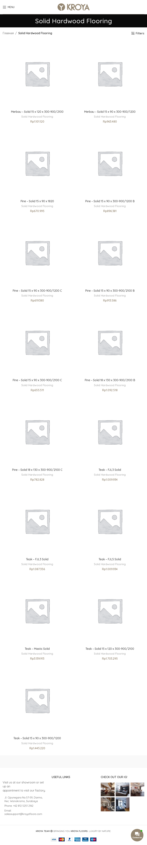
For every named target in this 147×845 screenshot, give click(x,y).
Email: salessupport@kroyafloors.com (23, 812)
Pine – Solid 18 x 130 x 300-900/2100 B (110, 380)
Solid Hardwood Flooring (37, 116)
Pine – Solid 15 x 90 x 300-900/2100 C (37, 380)
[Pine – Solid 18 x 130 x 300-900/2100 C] (37, 431)
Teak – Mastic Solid (37, 648)
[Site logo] (74, 7)
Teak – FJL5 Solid (110, 559)
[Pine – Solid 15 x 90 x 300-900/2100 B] (109, 252)
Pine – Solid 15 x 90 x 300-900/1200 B (110, 201)
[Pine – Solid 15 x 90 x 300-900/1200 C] (37, 252)
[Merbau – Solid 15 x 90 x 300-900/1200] (109, 73)
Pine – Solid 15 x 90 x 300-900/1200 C (37, 290)
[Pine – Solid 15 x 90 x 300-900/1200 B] (109, 163)
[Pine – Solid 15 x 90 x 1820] (37, 163)
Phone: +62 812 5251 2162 (18, 805)
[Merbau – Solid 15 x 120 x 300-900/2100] (37, 73)
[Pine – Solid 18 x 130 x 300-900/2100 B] (109, 342)
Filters (140, 33)
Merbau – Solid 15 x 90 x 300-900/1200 (110, 111)
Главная (8, 33)
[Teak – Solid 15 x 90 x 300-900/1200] (37, 700)
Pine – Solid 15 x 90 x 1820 (37, 201)
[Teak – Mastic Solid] (37, 610)
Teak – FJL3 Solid (110, 470)
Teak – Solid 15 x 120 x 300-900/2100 (110, 648)
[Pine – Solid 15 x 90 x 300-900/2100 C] (37, 342)
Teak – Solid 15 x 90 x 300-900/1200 (37, 738)
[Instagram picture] (108, 789)
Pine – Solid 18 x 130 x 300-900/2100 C (37, 470)
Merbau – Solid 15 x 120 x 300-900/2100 (37, 111)
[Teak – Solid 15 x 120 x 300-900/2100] (109, 610)
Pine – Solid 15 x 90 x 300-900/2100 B (110, 290)
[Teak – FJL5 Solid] (109, 521)
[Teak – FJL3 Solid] (109, 431)
